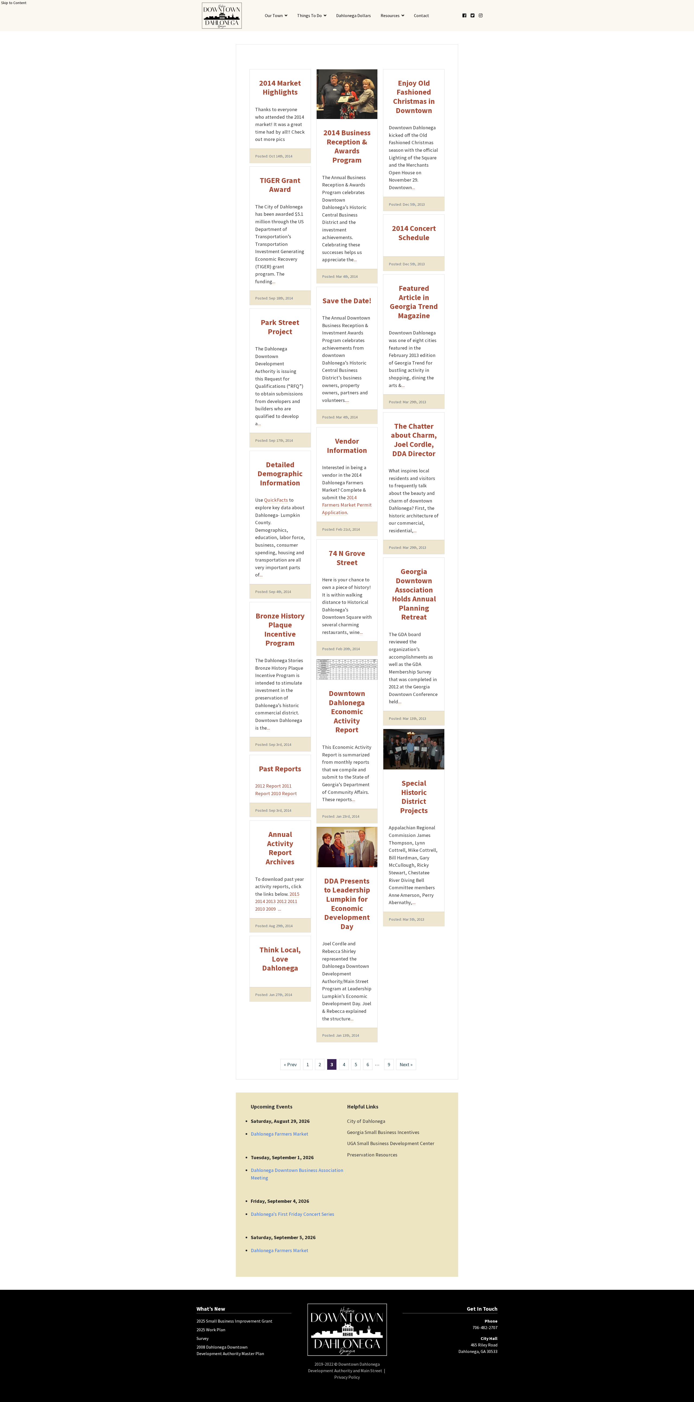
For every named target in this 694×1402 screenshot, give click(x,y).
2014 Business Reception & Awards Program (347, 146)
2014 (260, 901)
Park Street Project (280, 326)
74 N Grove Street (347, 557)
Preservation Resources (372, 1155)
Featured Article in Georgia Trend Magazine (414, 301)
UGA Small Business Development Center (390, 1143)
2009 (271, 909)
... (273, 281)
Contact (421, 15)
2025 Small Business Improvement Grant (234, 1321)
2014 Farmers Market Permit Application (347, 504)
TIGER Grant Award (280, 184)
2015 (294, 894)
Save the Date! (346, 300)
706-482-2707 (485, 1327)
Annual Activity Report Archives (280, 847)
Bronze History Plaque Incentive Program (280, 629)
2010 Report (284, 793)
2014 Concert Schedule (414, 232)
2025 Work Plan (211, 1329)
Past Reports (280, 768)
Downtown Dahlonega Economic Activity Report (347, 711)
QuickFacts (276, 500)
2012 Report (268, 786)
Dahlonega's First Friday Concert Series (292, 1214)
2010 (260, 909)
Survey (202, 1338)
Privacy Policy (347, 1377)
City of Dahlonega (366, 1121)
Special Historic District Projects (414, 796)
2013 (271, 901)
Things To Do (309, 15)
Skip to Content (13, 2)
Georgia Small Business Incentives (383, 1132)
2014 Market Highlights (280, 87)
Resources (390, 15)
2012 (282, 901)
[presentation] (222, 15)
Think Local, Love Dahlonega (280, 959)
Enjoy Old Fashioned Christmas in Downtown (414, 96)
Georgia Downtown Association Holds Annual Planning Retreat (414, 594)
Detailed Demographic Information (280, 474)
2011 (292, 901)
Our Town (274, 15)
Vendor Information (347, 445)
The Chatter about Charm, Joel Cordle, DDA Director (414, 439)
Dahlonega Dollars (353, 15)
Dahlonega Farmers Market (279, 1134)
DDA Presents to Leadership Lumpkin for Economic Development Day (347, 903)
